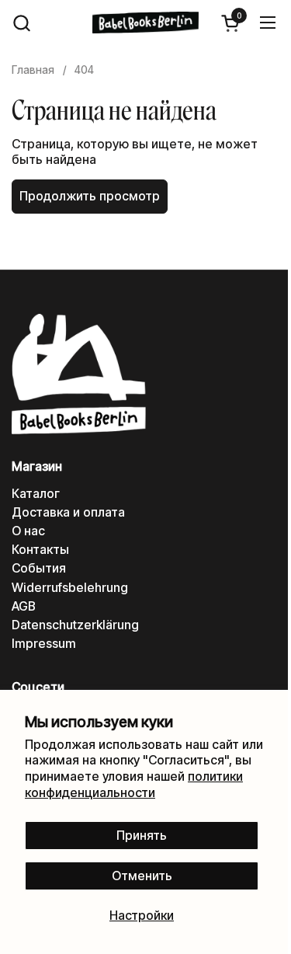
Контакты (40, 549)
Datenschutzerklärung (75, 625)
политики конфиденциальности (134, 784)
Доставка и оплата (68, 512)
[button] (21, 23)
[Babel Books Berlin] (145, 22)
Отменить (142, 876)
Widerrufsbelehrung (70, 587)
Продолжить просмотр (89, 196)
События (39, 568)
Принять (141, 835)
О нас (28, 531)
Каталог (36, 493)
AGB (24, 606)
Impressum (44, 643)
